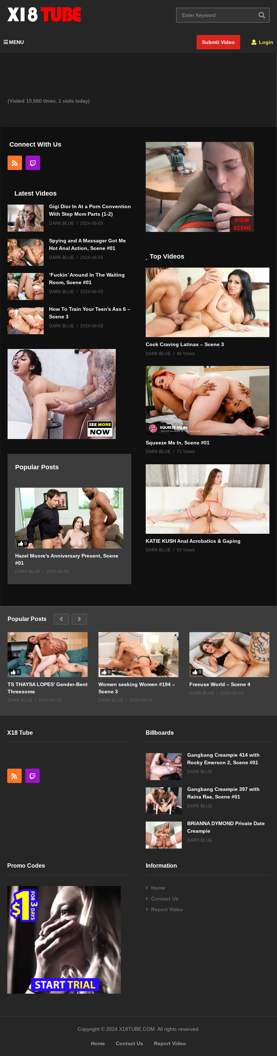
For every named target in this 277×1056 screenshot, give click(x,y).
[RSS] (15, 163)
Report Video (167, 909)
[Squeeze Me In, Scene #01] (207, 400)
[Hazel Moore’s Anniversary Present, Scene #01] (69, 518)
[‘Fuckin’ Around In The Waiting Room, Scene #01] (26, 286)
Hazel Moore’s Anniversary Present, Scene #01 (66, 559)
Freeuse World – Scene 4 (219, 684)
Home (158, 888)
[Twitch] (33, 163)
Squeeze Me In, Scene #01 (178, 443)
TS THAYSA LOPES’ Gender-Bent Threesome (48, 687)
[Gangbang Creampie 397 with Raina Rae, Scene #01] (164, 800)
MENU (16, 42)
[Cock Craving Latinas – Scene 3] (207, 302)
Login (265, 42)
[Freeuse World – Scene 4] (229, 654)
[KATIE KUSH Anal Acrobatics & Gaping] (207, 499)
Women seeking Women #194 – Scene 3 (136, 687)
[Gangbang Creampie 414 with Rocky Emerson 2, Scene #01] (164, 766)
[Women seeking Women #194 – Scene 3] (138, 654)
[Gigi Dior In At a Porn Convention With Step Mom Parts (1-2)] (26, 218)
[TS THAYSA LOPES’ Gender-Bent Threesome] (48, 654)
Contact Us (165, 898)
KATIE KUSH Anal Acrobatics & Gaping (193, 541)
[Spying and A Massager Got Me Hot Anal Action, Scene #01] (26, 252)
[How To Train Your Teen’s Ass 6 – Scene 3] (26, 320)
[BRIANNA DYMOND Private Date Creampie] (164, 835)
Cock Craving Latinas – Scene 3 (185, 344)
